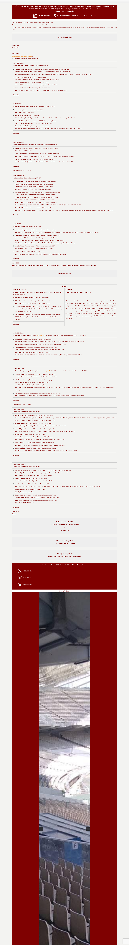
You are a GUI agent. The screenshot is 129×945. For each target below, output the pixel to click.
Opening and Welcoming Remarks (22, 56)
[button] (41, 829)
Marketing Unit (41, 335)
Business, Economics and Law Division (77, 9)
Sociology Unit (46, 371)
